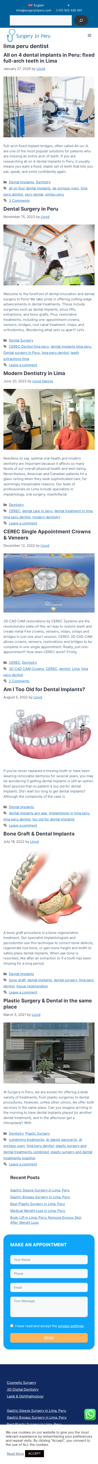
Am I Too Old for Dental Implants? (44, 689)
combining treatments (26, 1139)
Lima (76, 669)
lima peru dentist (55, 352)
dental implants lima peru (71, 346)
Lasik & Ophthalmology (25, 1396)
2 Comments (19, 681)
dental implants (39, 980)
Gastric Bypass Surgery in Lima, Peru (40, 1197)
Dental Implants (21, 182)
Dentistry (43, 182)
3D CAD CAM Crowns (26, 669)
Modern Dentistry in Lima (34, 373)
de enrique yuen (65, 188)
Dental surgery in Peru (21, 352)
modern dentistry (46, 517)
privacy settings (71, 1326)
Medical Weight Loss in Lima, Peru (37, 1211)
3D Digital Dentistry (23, 1389)
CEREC (14, 511)
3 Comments (19, 200)
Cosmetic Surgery (21, 1382)
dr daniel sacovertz (61, 1139)
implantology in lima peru (69, 813)
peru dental (34, 194)
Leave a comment (23, 365)
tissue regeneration (32, 986)
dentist (64, 669)
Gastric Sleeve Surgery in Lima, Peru (40, 1190)
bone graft (17, 980)
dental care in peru (37, 511)
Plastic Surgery (37, 1133)
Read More (15, 1454)
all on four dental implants (30, 188)
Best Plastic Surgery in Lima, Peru (37, 1204)
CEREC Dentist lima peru (29, 346)
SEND (49, 1338)
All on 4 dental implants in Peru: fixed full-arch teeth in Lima (49, 58)
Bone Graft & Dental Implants (39, 834)
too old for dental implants (53, 819)
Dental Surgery (21, 340)
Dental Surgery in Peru (30, 209)
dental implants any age (28, 813)
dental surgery (65, 980)
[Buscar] (81, 20)
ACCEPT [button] (34, 1453)
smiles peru (54, 194)
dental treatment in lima (73, 511)
